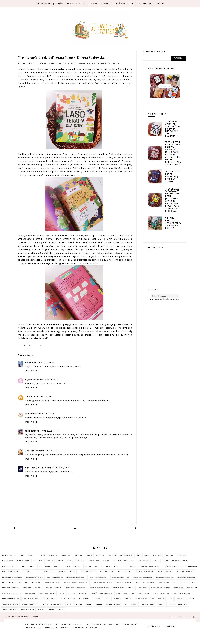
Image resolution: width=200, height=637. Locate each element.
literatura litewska (120, 577)
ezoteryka (81, 561)
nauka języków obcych (160, 588)
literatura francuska (145, 571)
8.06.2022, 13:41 (50, 431)
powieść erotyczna (161, 593)
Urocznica (30, 413)
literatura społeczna (167, 582)
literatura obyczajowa (11, 582)
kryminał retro (112, 566)
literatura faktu (125, 571)
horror (156, 561)
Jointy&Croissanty (35, 451)
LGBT (22, 555)
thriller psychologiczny (52, 604)
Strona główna (44, 3)
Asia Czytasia (23, 617)
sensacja (179, 599)
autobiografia (126, 555)
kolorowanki (44, 566)
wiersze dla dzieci (74, 604)
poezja (61, 593)
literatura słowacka (32, 588)
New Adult (32, 555)
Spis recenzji (144, 3)
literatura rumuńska (145, 582)
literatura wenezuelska (76, 588)
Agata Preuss (51, 63)
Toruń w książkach (124, 3)
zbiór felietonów (9, 609)
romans (128, 599)
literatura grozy (165, 571)
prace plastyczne (30, 599)
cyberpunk (181, 555)
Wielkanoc (53, 555)
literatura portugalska (102, 582)
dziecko (60, 561)
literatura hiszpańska (185, 571)
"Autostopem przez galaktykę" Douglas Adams (173, 177)
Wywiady (105, 3)
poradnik (83, 593)
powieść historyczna (181, 593)
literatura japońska (34, 577)
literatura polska (51, 582)
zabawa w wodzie (147, 604)
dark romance (23, 561)
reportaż (117, 599)
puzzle (107, 599)
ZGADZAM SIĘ (170, 626)
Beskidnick (30, 362)
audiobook (112, 555)
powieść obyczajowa (10, 599)
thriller (190, 599)
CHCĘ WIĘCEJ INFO (153, 626)
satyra (161, 599)
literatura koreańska (99, 577)
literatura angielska (66, 571)
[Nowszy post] (14, 528)
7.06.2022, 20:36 (46, 362)
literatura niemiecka (164, 577)
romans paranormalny (144, 599)
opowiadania (192, 588)
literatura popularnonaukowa (75, 582)
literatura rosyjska (124, 582)
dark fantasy (7, 561)
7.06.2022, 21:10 (53, 379)
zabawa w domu (130, 604)
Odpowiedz (31, 370)
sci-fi (170, 599)
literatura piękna (32, 582)
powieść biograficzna (125, 593)
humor (165, 561)
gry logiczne (143, 561)
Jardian (29, 396)
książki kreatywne (189, 566)
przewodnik (84, 599)
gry (132, 561)
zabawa (99, 604)
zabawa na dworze (113, 604)
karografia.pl (186, 617)
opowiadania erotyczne (12, 593)
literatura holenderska (12, 577)
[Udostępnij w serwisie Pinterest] (41, 346)
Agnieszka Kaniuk (34, 379)
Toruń (42, 555)
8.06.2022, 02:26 (43, 396)
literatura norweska (186, 577)
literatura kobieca (55, 577)
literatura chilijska (87, 571)
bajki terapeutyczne (152, 555)
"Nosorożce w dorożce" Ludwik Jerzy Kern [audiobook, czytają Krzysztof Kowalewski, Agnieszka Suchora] (173, 200)
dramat (50, 561)
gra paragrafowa (120, 561)
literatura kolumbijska (76, 577)
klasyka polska (28, 566)
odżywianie (178, 588)
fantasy (106, 561)
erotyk (70, 561)
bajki (138, 555)
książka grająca (129, 566)
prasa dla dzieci (48, 599)
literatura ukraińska (53, 588)
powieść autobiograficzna (101, 593)
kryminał (98, 566)
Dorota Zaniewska (68, 63)
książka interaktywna (149, 566)
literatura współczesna (123, 588)
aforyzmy (79, 555)
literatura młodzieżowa (142, 577)
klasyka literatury (10, 566)
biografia (169, 555)
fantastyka (94, 561)
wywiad (89, 604)
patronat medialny (47, 593)
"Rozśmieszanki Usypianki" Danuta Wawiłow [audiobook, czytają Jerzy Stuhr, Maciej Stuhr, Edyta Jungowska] (173, 153)
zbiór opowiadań (27, 609)
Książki (59, 3)
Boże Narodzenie (9, 555)
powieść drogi (143, 593)
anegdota (100, 555)
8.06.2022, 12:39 (45, 413)
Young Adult (66, 555)
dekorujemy (38, 561)
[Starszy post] (136, 528)
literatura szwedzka (10, 588)
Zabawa (93, 3)
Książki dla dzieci (76, 3)
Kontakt (160, 3)
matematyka (142, 588)
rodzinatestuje (33, 431)
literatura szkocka (188, 582)
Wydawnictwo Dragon (108, 63)
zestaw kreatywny (56, 609)
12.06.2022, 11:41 (61, 468)
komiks (88, 566)
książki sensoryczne (10, 571)
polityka (71, 593)
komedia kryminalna (72, 566)
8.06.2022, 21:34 (54, 451)
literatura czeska (106, 571)
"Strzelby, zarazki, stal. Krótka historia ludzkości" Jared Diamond (173, 128)
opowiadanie (30, 593)
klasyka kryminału (180, 561)
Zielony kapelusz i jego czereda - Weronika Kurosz (173, 223)
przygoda (97, 599)
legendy (26, 571)
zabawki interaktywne (178, 604)
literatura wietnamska (99, 588)
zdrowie (41, 609)
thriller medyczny (10, 604)
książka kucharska (170, 566)
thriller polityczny (30, 604)
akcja (89, 555)
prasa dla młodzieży (67, 599)
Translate (174, 299)
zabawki (161, 604)
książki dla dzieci (88, 63)
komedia (57, 566)
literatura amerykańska (44, 571)
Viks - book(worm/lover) (38, 468)
